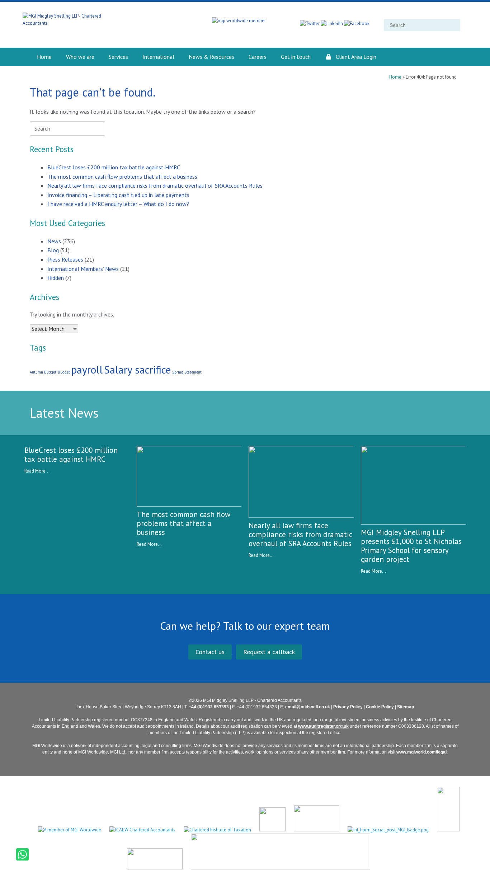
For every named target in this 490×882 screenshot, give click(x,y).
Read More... (37, 471)
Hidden (55, 277)
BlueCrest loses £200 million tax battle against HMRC (113, 167)
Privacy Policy (348, 706)
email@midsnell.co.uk (307, 706)
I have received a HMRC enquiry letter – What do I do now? (118, 203)
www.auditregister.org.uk (323, 726)
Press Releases (65, 259)
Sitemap (405, 706)
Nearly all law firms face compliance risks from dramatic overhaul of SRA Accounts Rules (155, 185)
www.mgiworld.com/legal (421, 752)
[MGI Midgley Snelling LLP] (78, 25)
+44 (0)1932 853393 (209, 706)
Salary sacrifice (137, 369)
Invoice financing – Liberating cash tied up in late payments (118, 194)
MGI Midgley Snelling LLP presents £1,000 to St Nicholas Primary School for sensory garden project (411, 545)
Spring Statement (187, 372)
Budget (64, 372)
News (54, 241)
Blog (53, 250)
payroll (87, 369)
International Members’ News (83, 268)
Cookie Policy (380, 706)
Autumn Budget (43, 372)
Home (395, 77)
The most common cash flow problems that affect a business (122, 176)
